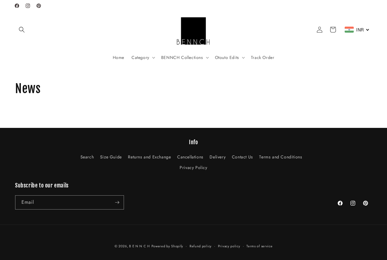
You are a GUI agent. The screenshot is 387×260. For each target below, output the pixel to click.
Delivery (218, 157)
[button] (21, 29)
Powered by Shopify (167, 246)
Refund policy (201, 246)
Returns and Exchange (149, 157)
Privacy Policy (193, 167)
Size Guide (111, 157)
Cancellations (190, 157)
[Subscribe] (117, 202)
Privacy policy (229, 246)
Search (87, 157)
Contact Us (242, 157)
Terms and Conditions (280, 157)
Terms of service (259, 246)
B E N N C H (139, 246)
